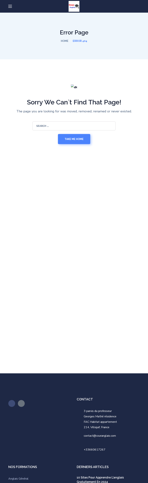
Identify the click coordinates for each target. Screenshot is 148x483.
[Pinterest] (11, 403)
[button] (138, 6)
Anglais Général (18, 479)
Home (64, 40)
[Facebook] (21, 403)
